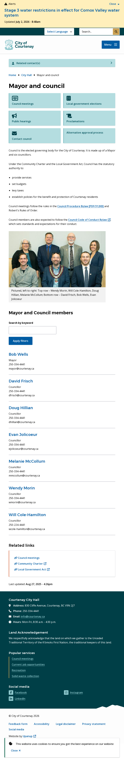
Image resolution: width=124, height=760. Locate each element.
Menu (107, 44)
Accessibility (41, 724)
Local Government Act (34, 569)
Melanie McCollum (27, 461)
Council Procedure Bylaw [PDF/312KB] (80, 206)
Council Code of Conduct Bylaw (89, 219)
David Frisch (21, 381)
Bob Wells (18, 354)
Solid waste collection (25, 676)
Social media (16, 729)
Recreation (19, 670)
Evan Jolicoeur (23, 434)
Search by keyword (21, 323)
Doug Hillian (21, 407)
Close (14, 750)
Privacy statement (94, 724)
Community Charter (32, 563)
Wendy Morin (22, 488)
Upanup (29, 736)
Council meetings (29, 558)
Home (12, 75)
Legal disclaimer (66, 724)
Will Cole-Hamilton (27, 514)
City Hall (26, 75)
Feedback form (18, 724)
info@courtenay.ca (33, 616)
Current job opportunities (28, 664)
